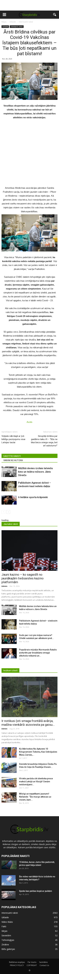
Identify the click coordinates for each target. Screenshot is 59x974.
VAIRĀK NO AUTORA (13, 460)
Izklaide (5, 26)
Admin (4, 586)
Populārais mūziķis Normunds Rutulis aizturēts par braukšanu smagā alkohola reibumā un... (38, 652)
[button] (55, 15)
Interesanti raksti (17, 26)
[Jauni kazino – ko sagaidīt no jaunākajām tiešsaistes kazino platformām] (29, 550)
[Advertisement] (29, 5)
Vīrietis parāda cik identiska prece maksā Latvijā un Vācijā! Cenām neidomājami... (36, 781)
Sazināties (43, 962)
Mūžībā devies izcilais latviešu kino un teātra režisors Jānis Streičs (35, 472)
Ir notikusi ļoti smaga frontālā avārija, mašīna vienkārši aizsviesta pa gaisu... (28, 722)
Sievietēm (6, 935)
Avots (29, 422)
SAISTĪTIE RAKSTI (12, 456)
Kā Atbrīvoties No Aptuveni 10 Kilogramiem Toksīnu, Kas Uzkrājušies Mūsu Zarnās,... (38, 752)
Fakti (4, 926)
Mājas (4, 22)
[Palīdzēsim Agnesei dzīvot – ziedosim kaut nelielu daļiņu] (9, 486)
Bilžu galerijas (8, 949)
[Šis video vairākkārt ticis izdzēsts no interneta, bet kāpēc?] (9, 880)
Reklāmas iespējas (17, 962)
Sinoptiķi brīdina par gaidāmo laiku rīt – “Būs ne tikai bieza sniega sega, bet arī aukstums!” (44, 441)
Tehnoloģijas (8, 940)
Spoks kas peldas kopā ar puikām (35, 891)
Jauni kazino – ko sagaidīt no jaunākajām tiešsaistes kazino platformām (23, 578)
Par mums (32, 962)
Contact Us (44, 965)
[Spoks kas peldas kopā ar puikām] (9, 895)
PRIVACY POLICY (17, 965)
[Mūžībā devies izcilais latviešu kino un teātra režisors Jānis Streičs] (9, 472)
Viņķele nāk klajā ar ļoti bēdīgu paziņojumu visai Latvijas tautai (13, 439)
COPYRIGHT (32, 965)
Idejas (4, 931)
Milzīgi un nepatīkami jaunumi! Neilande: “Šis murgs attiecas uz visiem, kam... (35, 797)
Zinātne (5, 944)
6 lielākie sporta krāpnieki (33, 497)
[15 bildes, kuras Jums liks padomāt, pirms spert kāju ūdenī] (9, 865)
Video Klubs (7, 921)
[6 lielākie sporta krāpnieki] (9, 500)
